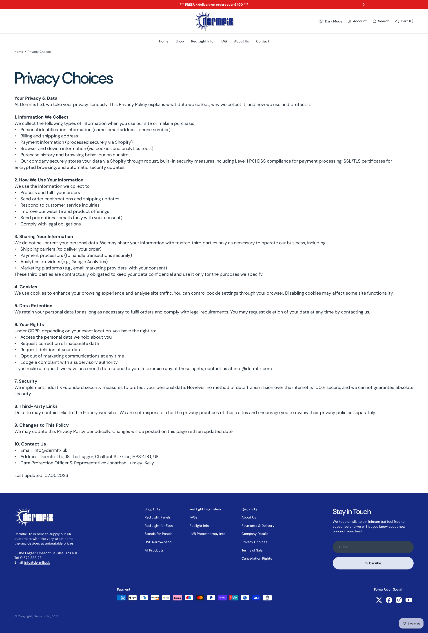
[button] (404, 21)
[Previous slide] (64, 4)
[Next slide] (363, 4)
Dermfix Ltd (42, 616)
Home (18, 52)
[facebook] (389, 600)
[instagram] (399, 600)
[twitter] (379, 600)
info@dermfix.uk (37, 562)
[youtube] (409, 600)
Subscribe (373, 563)
